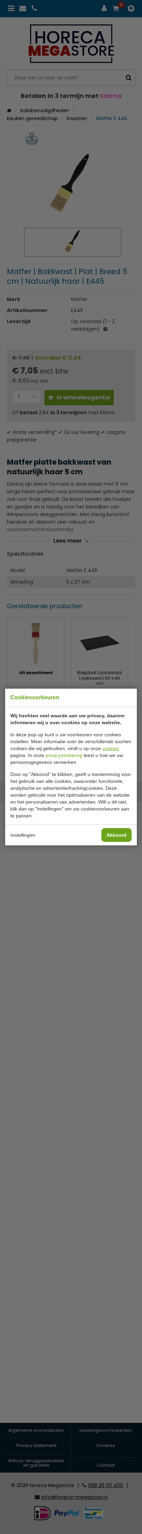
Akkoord (116, 835)
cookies (110, 748)
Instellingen (22, 835)
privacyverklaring (63, 755)
